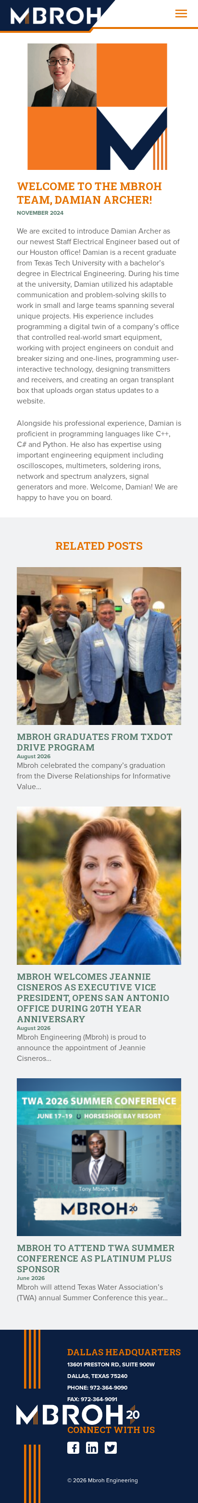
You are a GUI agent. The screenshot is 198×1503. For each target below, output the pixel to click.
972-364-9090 (108, 1387)
